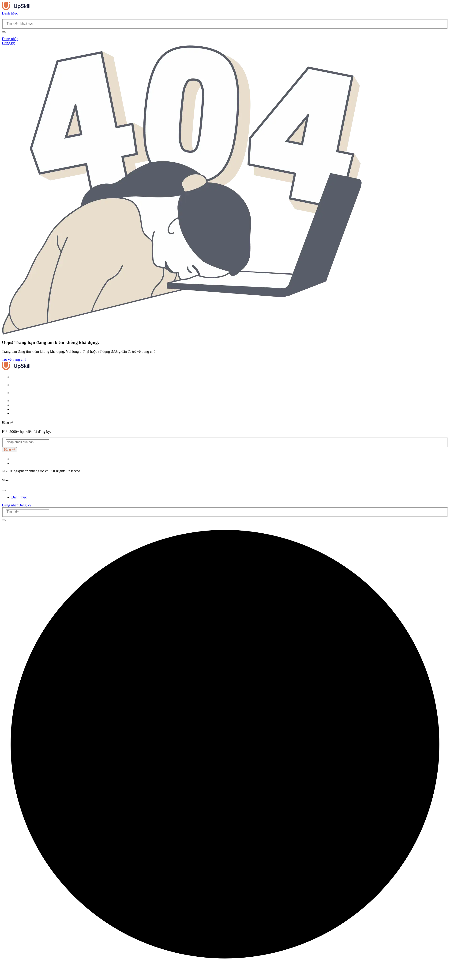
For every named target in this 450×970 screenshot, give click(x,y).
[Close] (4, 490)
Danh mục (19, 497)
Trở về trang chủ (14, 359)
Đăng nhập (10, 39)
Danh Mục (10, 13)
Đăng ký (8, 43)
